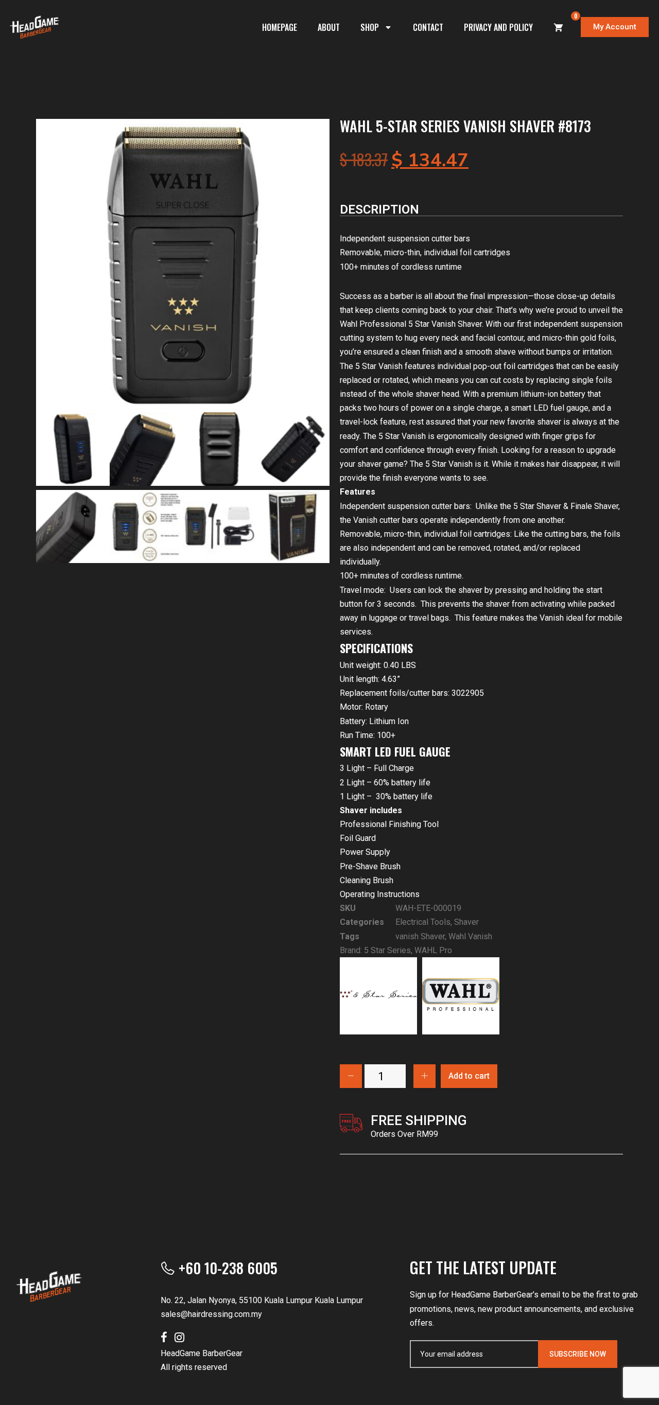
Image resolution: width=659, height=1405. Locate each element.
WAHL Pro (433, 950)
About (329, 27)
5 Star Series (387, 950)
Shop (369, 27)
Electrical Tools (422, 922)
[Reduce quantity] (351, 1076)
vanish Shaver (420, 936)
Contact (428, 27)
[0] (558, 27)
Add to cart (469, 1076)
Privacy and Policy (498, 27)
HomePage (279, 27)
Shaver (466, 922)
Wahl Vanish (470, 936)
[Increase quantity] (424, 1076)
